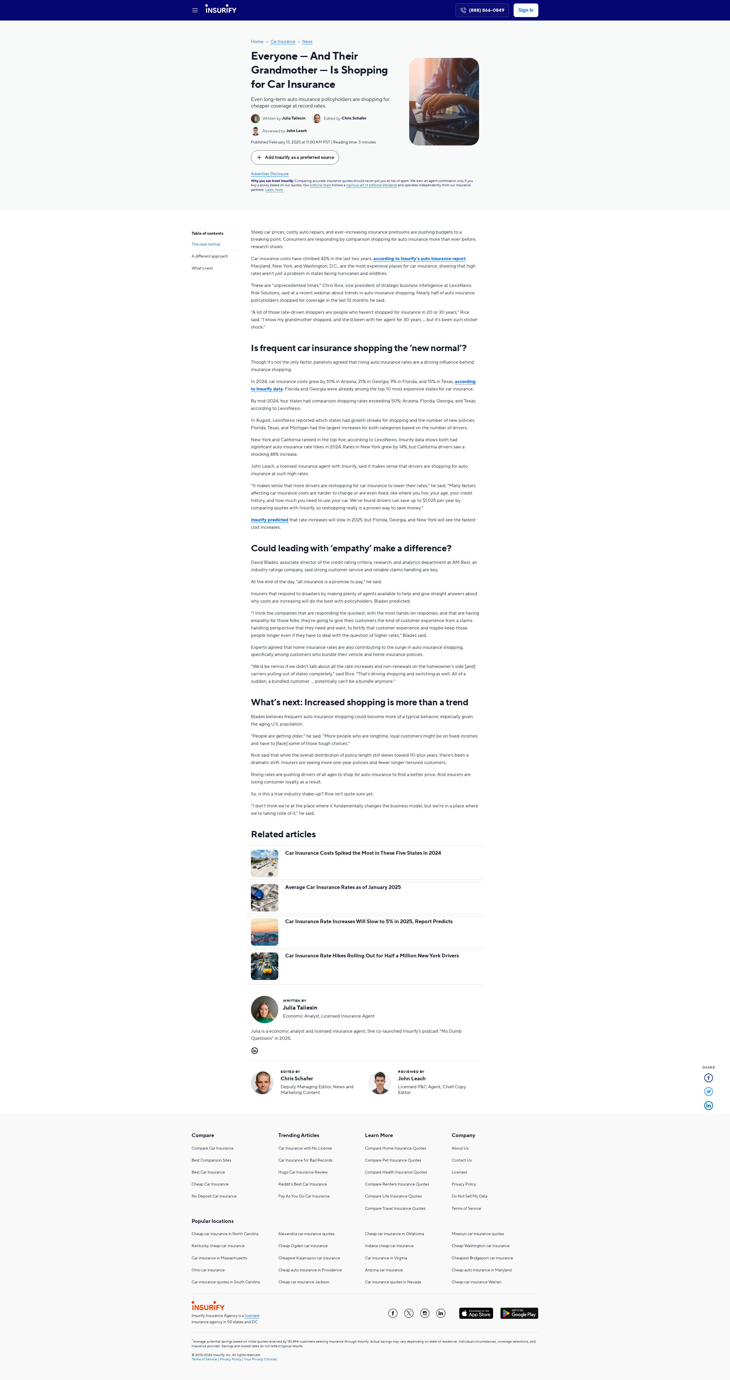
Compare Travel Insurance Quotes (395, 1208)
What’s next (202, 268)
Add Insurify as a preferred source (299, 157)
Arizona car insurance (384, 1270)
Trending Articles (298, 1135)
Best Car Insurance (208, 1172)
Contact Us (462, 1160)
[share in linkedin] (708, 1106)
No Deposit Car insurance (214, 1196)
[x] (408, 1313)
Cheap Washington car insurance (481, 1246)
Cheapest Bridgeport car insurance (482, 1258)
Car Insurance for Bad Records (305, 1160)
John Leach (296, 130)
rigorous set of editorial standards (371, 185)
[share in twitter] (708, 1092)
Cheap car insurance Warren (477, 1282)
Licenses (459, 1172)
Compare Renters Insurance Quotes (397, 1184)
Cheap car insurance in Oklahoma (394, 1234)
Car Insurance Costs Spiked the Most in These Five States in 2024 (363, 853)
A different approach (210, 256)
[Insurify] (220, 10)
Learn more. (274, 190)
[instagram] (424, 1313)
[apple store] (476, 1313)
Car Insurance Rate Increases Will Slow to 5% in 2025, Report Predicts (369, 921)
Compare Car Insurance (213, 1148)
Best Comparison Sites (211, 1160)
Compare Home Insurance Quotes (395, 1148)
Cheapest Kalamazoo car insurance (309, 1258)
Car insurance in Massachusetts (219, 1258)
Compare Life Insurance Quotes (393, 1196)
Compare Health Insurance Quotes (396, 1172)
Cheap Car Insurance (210, 1184)
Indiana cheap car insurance (389, 1246)
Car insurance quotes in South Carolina (226, 1282)
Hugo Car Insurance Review (303, 1172)
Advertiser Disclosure (270, 174)
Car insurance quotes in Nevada (393, 1282)
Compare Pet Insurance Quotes (393, 1160)
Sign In (526, 10)
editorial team (320, 185)
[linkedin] (440, 1313)
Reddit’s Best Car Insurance (302, 1184)
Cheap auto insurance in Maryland (482, 1270)
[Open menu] (195, 10)
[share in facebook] (708, 1078)
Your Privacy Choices (260, 1359)
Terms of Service (466, 1208)
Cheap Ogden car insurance (303, 1246)
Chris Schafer (354, 118)
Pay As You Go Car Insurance (304, 1196)
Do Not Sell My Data (469, 1196)
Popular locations (213, 1221)
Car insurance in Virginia (386, 1258)
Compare (203, 1135)
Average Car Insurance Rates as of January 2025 (343, 887)
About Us (460, 1148)
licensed (252, 1315)
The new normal (206, 244)
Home (257, 41)
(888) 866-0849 (486, 10)
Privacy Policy (464, 1184)
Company (463, 1135)
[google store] (519, 1313)
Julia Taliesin (293, 118)
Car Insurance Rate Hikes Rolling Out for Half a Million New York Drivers (372, 956)
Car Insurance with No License (305, 1148)
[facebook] (393, 1313)
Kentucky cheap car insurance (218, 1246)
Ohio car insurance (208, 1270)
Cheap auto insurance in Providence (310, 1270)
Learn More (379, 1135)
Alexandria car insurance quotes (306, 1234)
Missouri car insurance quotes (478, 1234)
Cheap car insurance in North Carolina (225, 1234)
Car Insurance (283, 41)
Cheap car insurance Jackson (303, 1282)
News (307, 41)
